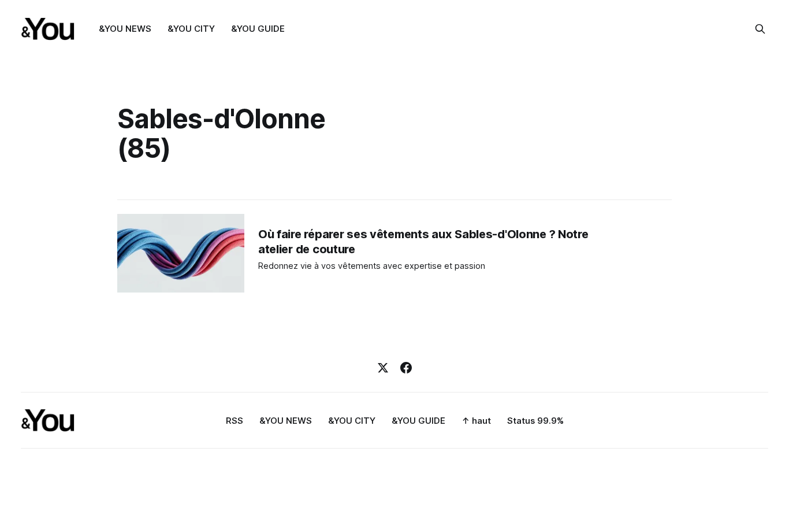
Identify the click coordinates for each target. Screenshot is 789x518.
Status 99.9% (535, 420)
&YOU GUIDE (258, 28)
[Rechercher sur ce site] (760, 29)
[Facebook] (406, 367)
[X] (383, 367)
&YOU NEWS (125, 28)
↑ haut (476, 420)
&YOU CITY (191, 28)
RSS (234, 420)
